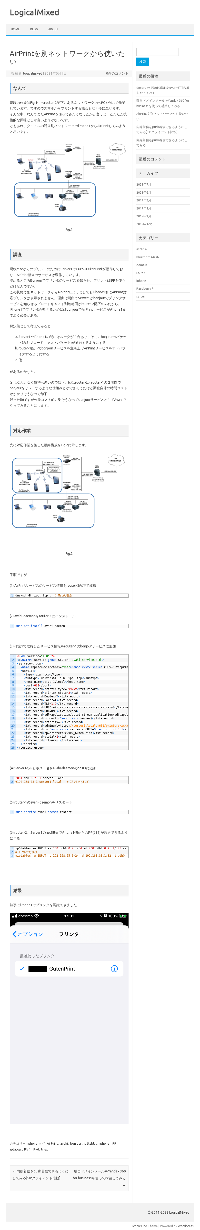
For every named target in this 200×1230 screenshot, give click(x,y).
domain (141, 265)
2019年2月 (143, 200)
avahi (64, 1143)
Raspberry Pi (145, 288)
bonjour (75, 1143)
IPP (114, 1143)
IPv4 (27, 1149)
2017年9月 (143, 216)
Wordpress (186, 1226)
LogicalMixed (34, 12)
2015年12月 (144, 224)
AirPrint (52, 1143)
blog (34, 29)
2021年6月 (143, 192)
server (140, 296)
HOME (15, 29)
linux (44, 1149)
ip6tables (90, 1143)
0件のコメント (117, 73)
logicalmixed (32, 73)
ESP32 (140, 272)
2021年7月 (143, 184)
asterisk (141, 249)
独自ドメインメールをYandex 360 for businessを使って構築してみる (99, 1178)
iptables (16, 1149)
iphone (32, 1143)
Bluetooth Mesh (147, 257)
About (53, 29)
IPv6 (36, 1149)
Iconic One (139, 1226)
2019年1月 (143, 208)
